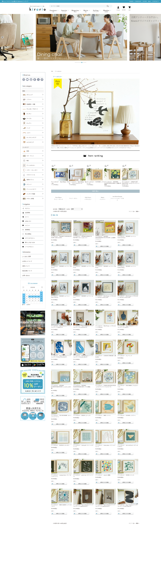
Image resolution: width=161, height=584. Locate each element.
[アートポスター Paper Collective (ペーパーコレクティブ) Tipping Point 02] (83, 503)
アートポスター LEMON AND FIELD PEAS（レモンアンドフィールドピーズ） (130, 183)
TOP (52, 71)
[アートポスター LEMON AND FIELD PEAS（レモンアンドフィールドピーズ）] (105, 383)
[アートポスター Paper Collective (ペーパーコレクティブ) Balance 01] (61, 324)
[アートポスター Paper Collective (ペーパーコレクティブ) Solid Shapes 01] (128, 503)
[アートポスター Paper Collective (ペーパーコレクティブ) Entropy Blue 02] (83, 354)
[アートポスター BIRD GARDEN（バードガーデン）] (61, 503)
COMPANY (138, 1)
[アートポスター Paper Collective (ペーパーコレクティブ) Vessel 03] (128, 324)
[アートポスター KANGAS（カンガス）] (61, 443)
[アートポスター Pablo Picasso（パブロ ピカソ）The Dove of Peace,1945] (105, 294)
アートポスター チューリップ (125, 355)
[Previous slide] (2, 37)
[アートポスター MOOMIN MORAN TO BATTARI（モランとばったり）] (83, 234)
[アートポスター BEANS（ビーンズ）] (83, 413)
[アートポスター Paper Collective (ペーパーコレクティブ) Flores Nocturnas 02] (61, 354)
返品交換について (27, 270)
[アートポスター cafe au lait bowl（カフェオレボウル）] (128, 443)
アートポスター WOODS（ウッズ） (126, 475)
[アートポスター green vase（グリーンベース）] (83, 473)
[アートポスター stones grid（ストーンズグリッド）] (83, 443)
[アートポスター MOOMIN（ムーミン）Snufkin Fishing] (128, 264)
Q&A (149, 1)
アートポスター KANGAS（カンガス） (60, 445)
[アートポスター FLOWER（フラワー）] (128, 413)
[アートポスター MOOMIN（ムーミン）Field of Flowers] (61, 294)
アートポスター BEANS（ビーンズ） (82, 415)
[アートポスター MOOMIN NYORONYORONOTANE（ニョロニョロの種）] (61, 383)
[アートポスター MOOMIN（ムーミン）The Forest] (83, 264)
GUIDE (145, 1)
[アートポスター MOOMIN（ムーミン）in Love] (83, 294)
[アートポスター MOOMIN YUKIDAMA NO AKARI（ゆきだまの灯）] (61, 234)
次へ (134, 211)
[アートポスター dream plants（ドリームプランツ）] (105, 443)
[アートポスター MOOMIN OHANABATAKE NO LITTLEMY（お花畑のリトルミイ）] (105, 234)
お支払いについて (27, 261)
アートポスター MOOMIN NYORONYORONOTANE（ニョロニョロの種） (61, 387)
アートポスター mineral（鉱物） (103, 475)
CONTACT (155, 1)
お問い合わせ (26, 275)
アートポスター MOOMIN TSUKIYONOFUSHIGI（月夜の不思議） (112, 183)
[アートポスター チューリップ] (128, 354)
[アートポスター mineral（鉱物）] (105, 473)
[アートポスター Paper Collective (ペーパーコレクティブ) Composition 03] (83, 324)
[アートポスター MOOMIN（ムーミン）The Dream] (105, 264)
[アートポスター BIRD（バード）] (105, 413)
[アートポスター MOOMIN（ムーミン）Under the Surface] (128, 234)
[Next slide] (158, 37)
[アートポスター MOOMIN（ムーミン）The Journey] (61, 264)
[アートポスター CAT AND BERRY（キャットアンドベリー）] (61, 413)
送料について (26, 266)
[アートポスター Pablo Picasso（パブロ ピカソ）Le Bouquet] (105, 324)
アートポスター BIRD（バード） (103, 415)
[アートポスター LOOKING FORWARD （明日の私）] (105, 354)
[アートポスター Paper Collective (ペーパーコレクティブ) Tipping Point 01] (105, 503)
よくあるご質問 (26, 256)
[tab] (75, 62)
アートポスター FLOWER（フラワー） (127, 415)
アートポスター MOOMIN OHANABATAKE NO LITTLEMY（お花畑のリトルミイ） (105, 238)
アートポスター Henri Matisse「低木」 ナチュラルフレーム (77, 182)
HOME (132, 1)
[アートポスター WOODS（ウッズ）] (128, 473)
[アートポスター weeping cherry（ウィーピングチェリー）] (61, 473)
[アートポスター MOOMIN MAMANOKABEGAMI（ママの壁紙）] (83, 383)
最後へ (137, 211)
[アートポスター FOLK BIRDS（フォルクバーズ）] (128, 383)
